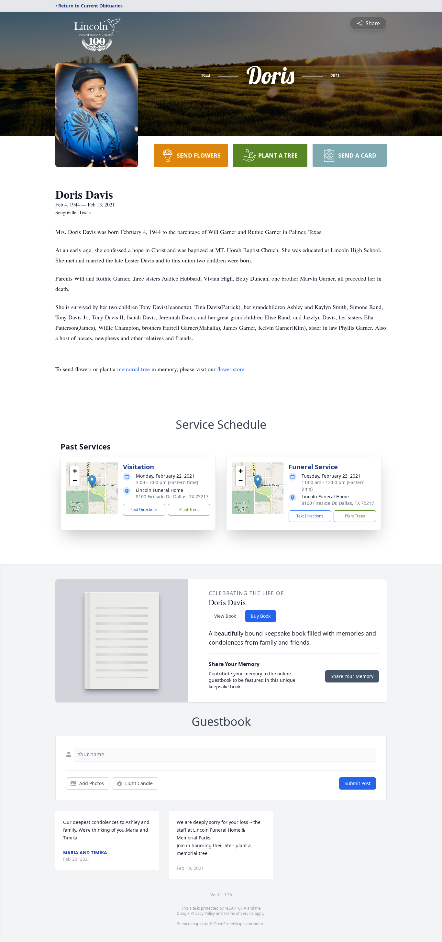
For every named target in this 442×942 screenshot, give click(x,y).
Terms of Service (239, 913)
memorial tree (133, 369)
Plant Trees (189, 509)
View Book (225, 616)
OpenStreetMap (228, 923)
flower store (230, 369)
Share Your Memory (352, 676)
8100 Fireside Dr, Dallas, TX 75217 (172, 496)
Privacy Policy (203, 913)
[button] (92, 481)
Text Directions (144, 509)
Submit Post (357, 783)
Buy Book (261, 616)
